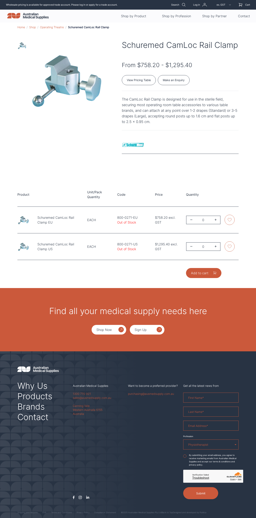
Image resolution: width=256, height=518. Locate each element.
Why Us (32, 386)
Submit (200, 493)
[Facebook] (74, 497)
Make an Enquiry (174, 80)
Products (34, 396)
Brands (31, 406)
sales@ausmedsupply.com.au (92, 397)
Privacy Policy (83, 512)
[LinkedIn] (87, 497)
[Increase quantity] (215, 220)
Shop (32, 27)
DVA (44, 512)
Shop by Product (133, 16)
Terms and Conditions (61, 512)
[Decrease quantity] (191, 220)
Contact (244, 16)
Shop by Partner (214, 16)
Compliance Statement (105, 512)
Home (21, 27)
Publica (203, 512)
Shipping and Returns (27, 512)
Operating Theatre (52, 27)
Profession (188, 436)
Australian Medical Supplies (90, 385)
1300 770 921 (82, 393)
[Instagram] (80, 497)
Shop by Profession (176, 16)
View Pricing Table (139, 80)
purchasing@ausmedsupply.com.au (151, 393)
